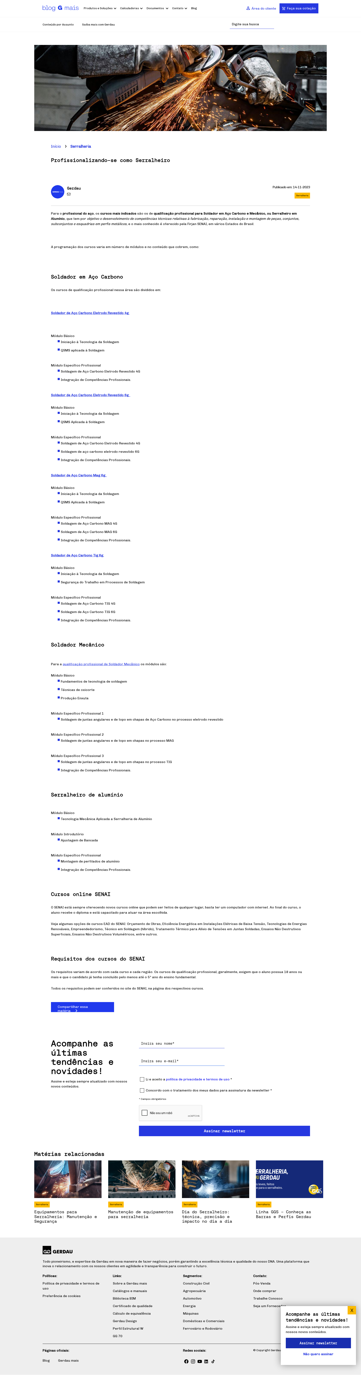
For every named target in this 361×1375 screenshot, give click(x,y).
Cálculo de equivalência (132, 1313)
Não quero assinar (318, 1354)
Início (56, 146)
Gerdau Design (125, 1321)
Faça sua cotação (301, 8)
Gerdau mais (68, 1360)
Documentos (155, 8)
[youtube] (199, 1361)
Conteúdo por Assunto (58, 24)
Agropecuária (194, 1291)
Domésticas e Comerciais (204, 1321)
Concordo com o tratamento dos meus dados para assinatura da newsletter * (209, 1090)
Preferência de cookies (62, 1296)
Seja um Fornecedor (269, 1306)
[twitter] (213, 1361)
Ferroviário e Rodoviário (202, 1328)
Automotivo (192, 1298)
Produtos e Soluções (98, 8)
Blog (194, 8)
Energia (189, 1306)
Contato (177, 8)
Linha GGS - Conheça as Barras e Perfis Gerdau (283, 1214)
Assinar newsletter (318, 1343)
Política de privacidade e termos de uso (71, 1285)
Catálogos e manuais (130, 1291)
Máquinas (191, 1313)
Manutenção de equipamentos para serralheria (140, 1214)
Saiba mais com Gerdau (98, 24)
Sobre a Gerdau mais (130, 1283)
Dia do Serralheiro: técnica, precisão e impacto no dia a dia (207, 1216)
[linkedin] (206, 1361)
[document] (318, 1335)
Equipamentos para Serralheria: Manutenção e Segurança (65, 1216)
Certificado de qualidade (133, 1306)
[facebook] (186, 1361)
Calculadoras (129, 8)
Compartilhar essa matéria (73, 1008)
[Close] (352, 1310)
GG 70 (117, 1336)
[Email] (69, 194)
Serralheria (80, 146)
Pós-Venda (262, 1283)
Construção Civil (196, 1283)
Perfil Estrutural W (128, 1328)
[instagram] (193, 1361)
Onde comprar (264, 1291)
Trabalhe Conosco (268, 1298)
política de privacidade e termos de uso (198, 1079)
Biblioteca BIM (124, 1298)
